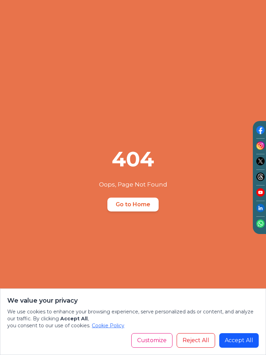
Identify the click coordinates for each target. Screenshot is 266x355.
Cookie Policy (108, 325)
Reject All (196, 340)
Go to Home (133, 204)
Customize (152, 340)
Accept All (239, 340)
